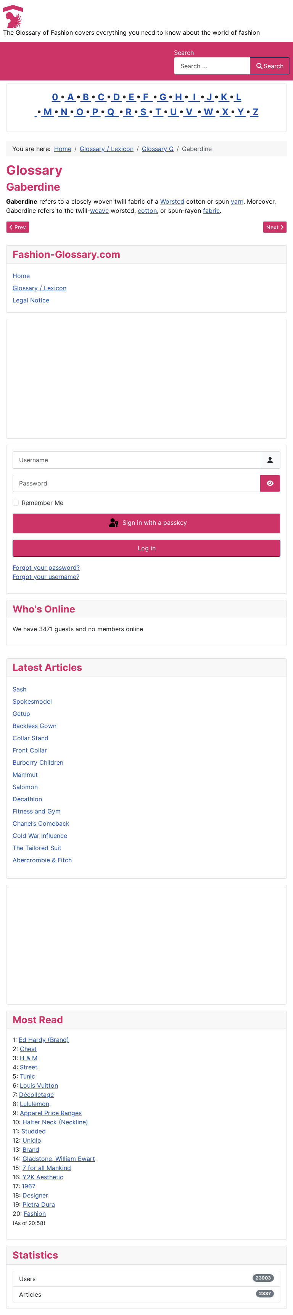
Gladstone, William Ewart (59, 1158)
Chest (28, 1049)
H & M (28, 1058)
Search (184, 52)
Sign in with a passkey (154, 523)
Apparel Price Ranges (51, 1113)
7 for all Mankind (47, 1168)
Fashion (35, 1213)
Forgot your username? (46, 576)
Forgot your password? (46, 567)
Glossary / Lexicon (39, 288)
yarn (237, 201)
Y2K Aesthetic (43, 1177)
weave (99, 210)
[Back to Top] (279, 1301)
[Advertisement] (146, 944)
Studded (33, 1131)
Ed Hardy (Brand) (44, 1039)
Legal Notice (31, 300)
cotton (147, 210)
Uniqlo (32, 1140)
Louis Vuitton (39, 1085)
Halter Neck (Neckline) (55, 1122)
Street (28, 1067)
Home (21, 276)
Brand (31, 1149)
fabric (211, 210)
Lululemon (34, 1104)
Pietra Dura (39, 1204)
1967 (28, 1186)
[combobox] (212, 65)
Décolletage (36, 1094)
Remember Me (42, 502)
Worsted (172, 201)
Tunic (27, 1076)
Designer (35, 1195)
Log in (147, 548)
